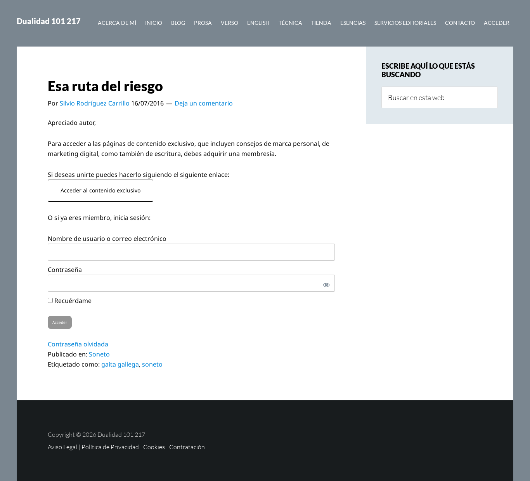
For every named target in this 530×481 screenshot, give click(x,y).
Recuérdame (72, 300)
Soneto (99, 354)
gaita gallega (120, 364)
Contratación (187, 447)
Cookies (154, 447)
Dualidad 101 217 (49, 21)
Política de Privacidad (110, 447)
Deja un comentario (204, 103)
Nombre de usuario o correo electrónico (107, 238)
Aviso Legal (62, 447)
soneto (152, 364)
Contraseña (65, 269)
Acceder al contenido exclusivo (100, 190)
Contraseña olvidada (78, 344)
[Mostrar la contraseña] (325, 283)
